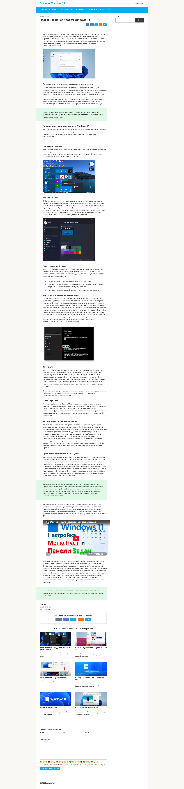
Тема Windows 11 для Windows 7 (54, 678)
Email (65, 733)
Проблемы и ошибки (95, 10)
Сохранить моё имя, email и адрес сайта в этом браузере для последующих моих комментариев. (74, 765)
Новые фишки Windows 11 (86, 708)
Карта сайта (139, 3)
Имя (42, 733)
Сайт (87, 733)
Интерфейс (80, 10)
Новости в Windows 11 (49, 708)
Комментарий (45, 739)
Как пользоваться (66, 10)
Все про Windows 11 (52, 3)
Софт (109, 10)
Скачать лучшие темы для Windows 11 (91, 649)
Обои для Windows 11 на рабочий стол (89, 679)
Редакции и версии (49, 10)
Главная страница (45, 16)
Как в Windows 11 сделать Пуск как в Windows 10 (55, 649)
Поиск (117, 17)
